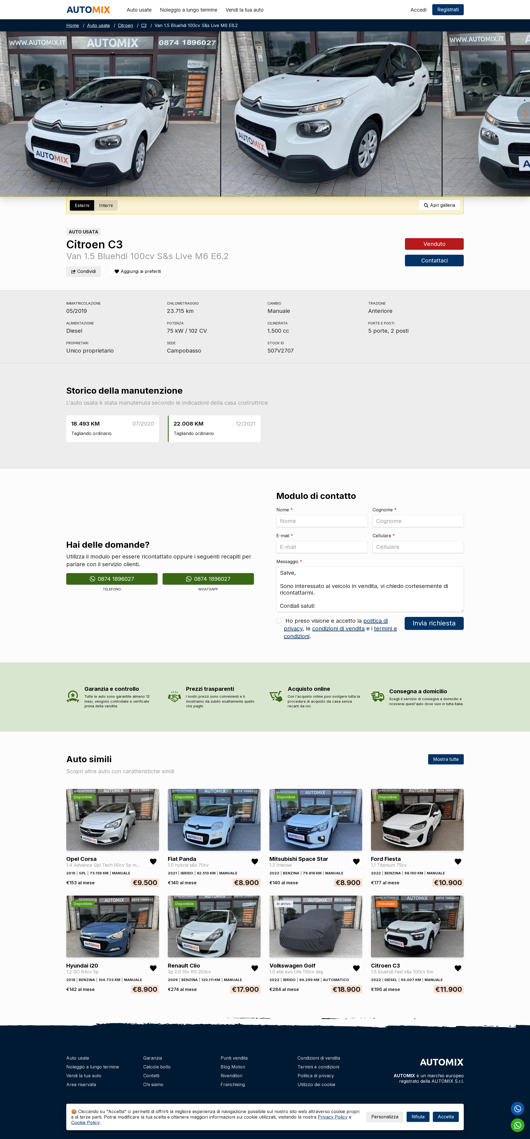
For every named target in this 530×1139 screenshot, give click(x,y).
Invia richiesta (434, 623)
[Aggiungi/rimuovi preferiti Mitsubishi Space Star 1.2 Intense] (356, 862)
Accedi (418, 10)
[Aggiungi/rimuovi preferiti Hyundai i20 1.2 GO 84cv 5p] (153, 968)
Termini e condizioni (318, 1067)
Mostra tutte (446, 759)
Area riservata (81, 1084)
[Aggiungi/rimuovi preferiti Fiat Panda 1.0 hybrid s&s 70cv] (255, 862)
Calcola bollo (157, 1067)
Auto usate (139, 10)
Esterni (82, 205)
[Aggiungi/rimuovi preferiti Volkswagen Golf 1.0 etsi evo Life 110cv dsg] (356, 968)
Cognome (385, 509)
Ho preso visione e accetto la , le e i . (340, 628)
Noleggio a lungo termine (188, 10)
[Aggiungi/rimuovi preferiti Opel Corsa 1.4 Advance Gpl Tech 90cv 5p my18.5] (153, 862)
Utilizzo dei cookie (316, 1084)
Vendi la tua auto (245, 10)
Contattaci (434, 260)
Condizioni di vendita (319, 1058)
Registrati (448, 9)
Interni (106, 205)
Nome (284, 509)
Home (72, 25)
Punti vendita (234, 1058)
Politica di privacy (316, 1075)
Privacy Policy (333, 1117)
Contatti (151, 1075)
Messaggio (289, 561)
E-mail (284, 535)
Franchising (233, 1084)
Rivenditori (231, 1075)
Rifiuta (418, 1116)
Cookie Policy (85, 1122)
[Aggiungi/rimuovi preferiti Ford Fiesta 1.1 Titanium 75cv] (458, 862)
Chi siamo (153, 1084)
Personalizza (384, 1116)
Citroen (125, 25)
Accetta (446, 1116)
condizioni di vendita (338, 628)
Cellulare (384, 535)
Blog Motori (233, 1067)
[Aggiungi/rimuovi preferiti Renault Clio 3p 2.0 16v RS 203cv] (255, 968)
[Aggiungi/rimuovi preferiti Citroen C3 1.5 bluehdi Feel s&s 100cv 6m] (458, 968)
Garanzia (152, 1058)
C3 (144, 25)
